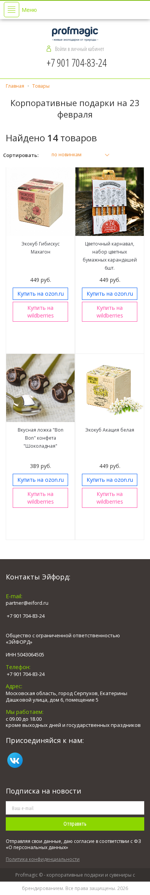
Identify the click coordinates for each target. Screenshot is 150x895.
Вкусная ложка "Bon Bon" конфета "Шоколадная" (40, 438)
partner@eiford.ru (27, 602)
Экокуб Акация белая (109, 430)
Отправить (75, 824)
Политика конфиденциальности (43, 859)
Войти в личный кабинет (79, 48)
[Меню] (11, 9)
